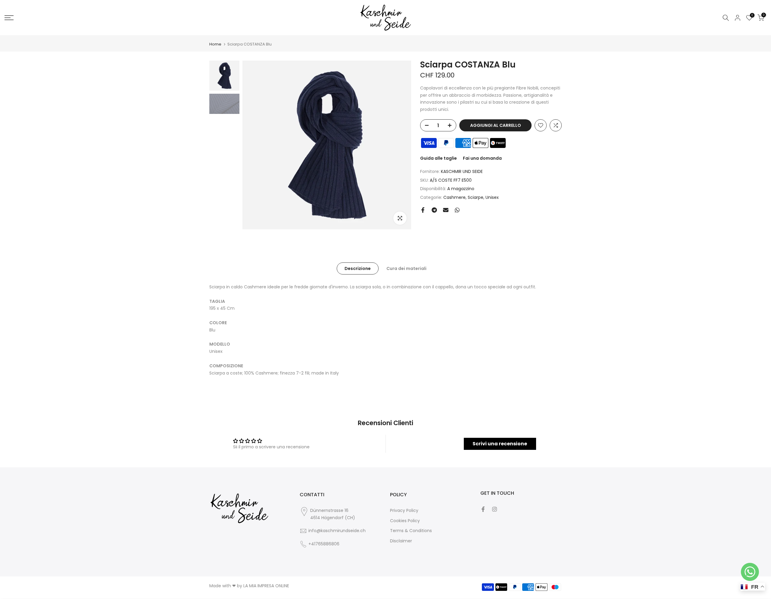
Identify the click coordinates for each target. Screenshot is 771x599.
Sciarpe (475, 197)
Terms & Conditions (411, 531)
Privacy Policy (404, 510)
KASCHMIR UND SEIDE (462, 171)
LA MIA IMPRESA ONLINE (266, 586)
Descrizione (358, 268)
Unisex (492, 197)
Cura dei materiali (406, 268)
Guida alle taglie (438, 158)
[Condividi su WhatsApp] (457, 210)
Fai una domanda (482, 158)
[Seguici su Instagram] (494, 509)
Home (215, 44)
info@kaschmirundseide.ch (337, 531)
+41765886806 (323, 544)
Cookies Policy (405, 521)
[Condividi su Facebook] (423, 210)
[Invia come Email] (445, 210)
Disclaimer (401, 541)
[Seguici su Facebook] (483, 509)
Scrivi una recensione (500, 443)
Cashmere (454, 197)
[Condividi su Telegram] (434, 210)
